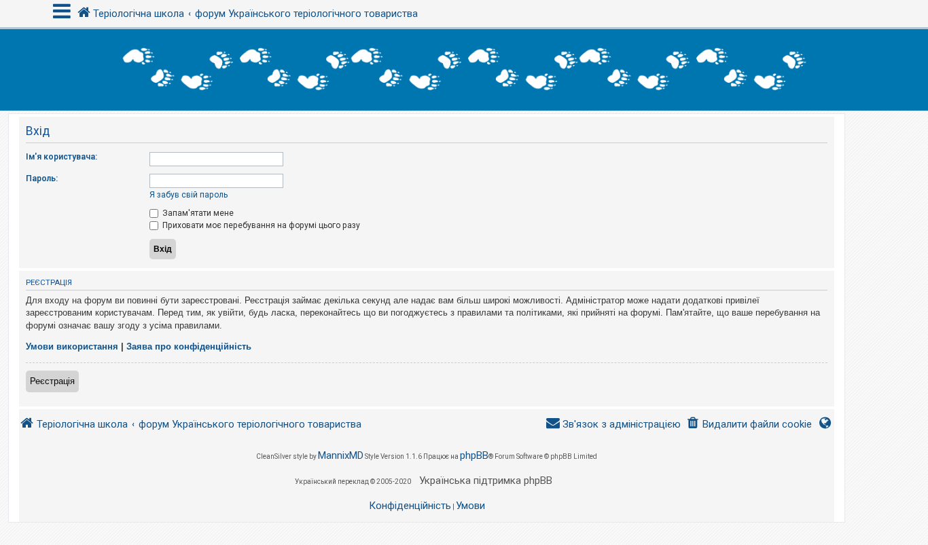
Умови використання (72, 346)
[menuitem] (749, 424)
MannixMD (340, 455)
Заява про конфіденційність (188, 346)
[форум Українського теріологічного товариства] (464, 70)
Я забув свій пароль (188, 195)
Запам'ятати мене (197, 213)
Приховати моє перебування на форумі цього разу (260, 225)
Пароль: (42, 178)
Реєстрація (52, 381)
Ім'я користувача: (61, 157)
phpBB (474, 455)
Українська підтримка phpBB (485, 480)
